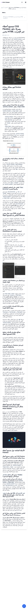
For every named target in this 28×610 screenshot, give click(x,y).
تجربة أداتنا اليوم (18, 510)
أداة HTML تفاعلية (13, 358)
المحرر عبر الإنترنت (9, 239)
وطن (2, 7)
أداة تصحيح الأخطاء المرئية (15, 396)
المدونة (5, 7)
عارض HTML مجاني (7, 66)
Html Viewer (6, 2)
